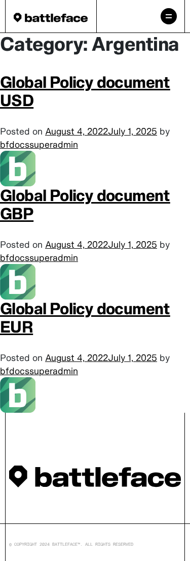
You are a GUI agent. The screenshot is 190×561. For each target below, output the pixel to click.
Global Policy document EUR (85, 318)
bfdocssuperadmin (39, 144)
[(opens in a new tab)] (17, 168)
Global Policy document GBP (85, 204)
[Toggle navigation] (169, 16)
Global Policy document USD (85, 91)
